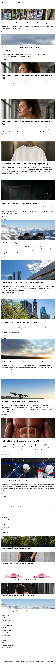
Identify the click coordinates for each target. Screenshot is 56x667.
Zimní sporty (4, 256)
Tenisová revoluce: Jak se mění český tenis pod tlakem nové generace (27, 23)
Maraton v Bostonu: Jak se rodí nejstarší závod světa (21, 322)
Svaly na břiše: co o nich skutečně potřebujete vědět (20, 441)
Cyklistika (3, 59)
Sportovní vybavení (5, 87)
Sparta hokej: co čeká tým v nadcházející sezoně (19, 203)
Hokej (2, 216)
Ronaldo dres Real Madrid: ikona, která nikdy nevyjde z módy (24, 164)
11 (40, 506)
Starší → (52, 506)
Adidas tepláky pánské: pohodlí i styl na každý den (17, 563)
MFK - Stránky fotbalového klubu (11, 2)
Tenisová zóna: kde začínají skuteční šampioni (15, 548)
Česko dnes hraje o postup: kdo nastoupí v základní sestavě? (23, 362)
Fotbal (2, 374)
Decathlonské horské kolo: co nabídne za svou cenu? (20, 401)
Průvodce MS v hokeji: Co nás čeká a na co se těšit (20, 481)
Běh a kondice (4, 335)
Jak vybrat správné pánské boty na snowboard (18, 243)
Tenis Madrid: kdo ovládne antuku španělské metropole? (22, 282)
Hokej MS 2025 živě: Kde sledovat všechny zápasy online (19, 579)
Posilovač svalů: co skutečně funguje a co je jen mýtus (18, 595)
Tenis (2, 31)
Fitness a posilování (5, 454)
